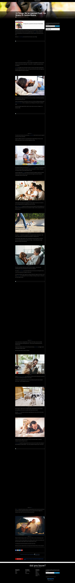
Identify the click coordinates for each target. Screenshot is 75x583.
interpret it (18, 275)
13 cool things (21, 36)
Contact (37, 572)
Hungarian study (19, 206)
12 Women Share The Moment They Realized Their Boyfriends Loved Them (33, 559)
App (25, 572)
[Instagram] (56, 1)
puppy (35, 31)
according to (21, 270)
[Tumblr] (58, 29)
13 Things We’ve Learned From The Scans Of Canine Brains (33, 23)
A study (16, 67)
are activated (31, 135)
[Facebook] (53, 1)
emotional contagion (18, 102)
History (16, 573)
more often (36, 346)
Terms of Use (37, 574)
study (17, 509)
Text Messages (27, 573)
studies (19, 412)
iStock (31, 133)
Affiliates (37, 575)
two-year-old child (31, 167)
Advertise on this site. (50, 580)
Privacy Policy (37, 573)
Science (16, 572)
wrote (24, 172)
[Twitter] (54, 29)
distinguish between (21, 376)
